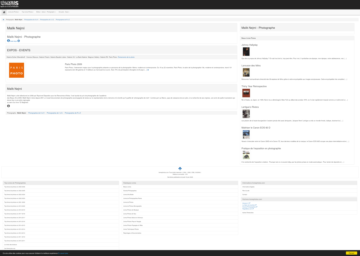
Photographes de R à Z (63, 19)
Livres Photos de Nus (129, 214)
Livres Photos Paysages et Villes (133, 225)
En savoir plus (63, 253)
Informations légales (248, 187)
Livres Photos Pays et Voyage (132, 221)
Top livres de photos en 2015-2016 (14, 221)
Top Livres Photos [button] (27, 12)
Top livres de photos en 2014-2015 (14, 225)
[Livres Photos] (9, 4)
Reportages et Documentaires (132, 233)
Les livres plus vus (9, 248)
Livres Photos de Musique (131, 210)
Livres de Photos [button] (13, 12)
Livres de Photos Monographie (132, 206)
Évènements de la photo (126, 57)
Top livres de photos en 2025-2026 (14, 187)
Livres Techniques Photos (131, 229)
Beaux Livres (127, 187)
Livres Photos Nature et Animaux (133, 218)
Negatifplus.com (247, 209)
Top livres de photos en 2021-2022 (14, 202)
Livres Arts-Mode (128, 194)
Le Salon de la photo (248, 205)
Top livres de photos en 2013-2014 (14, 229)
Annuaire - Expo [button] (63, 12)
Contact (244, 194)
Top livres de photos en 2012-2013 (14, 233)
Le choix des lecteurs (10, 244)
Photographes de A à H (31, 19)
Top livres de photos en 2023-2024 (14, 194)
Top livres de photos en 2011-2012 (14, 237)
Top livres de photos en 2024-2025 (14, 191)
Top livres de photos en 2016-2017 (14, 218)
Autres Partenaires (248, 213)
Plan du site (245, 191)
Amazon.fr (245, 203)
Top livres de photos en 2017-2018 (14, 214)
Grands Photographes (129, 191)
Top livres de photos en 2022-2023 (14, 198)
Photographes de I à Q (47, 19)
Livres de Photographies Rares (132, 198)
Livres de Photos (128, 202)
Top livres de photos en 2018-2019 (14, 210)
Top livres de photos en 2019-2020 (14, 206)
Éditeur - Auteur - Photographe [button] (45, 12)
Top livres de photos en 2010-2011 (14, 241)
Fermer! (351, 253)
